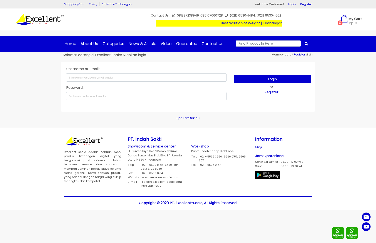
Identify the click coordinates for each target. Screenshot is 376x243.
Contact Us (212, 43)
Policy (93, 4)
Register (306, 4)
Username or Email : (83, 68)
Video (166, 43)
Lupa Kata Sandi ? (188, 118)
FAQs (258, 147)
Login (292, 4)
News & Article (142, 43)
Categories (113, 43)
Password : (75, 87)
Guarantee (186, 43)
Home (70, 43)
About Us (89, 43)
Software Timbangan (117, 4)
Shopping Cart (74, 4)
